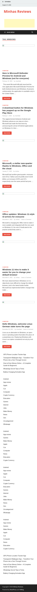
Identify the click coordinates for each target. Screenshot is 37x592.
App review (7, 382)
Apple (5, 385)
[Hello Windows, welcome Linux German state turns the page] (18, 310)
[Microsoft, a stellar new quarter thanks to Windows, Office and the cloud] (18, 149)
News (5, 414)
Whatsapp (6, 424)
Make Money (7, 411)
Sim (4, 418)
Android (6, 379)
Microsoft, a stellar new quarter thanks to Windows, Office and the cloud (17, 166)
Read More (6, 98)
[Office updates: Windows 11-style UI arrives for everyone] (18, 201)
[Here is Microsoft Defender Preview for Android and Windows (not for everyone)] (18, 56)
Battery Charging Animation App (14, 372)
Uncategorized (8, 421)
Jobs (5, 408)
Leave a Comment (26, 219)
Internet (5, 405)
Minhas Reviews (17, 11)
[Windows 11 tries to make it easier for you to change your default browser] (18, 253)
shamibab (18, 81)
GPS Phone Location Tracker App (14, 354)
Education (6, 398)
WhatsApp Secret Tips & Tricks (13, 369)
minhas (17, 171)
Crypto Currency (8, 395)
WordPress (13, 589)
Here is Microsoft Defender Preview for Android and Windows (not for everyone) (15, 75)
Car (4, 389)
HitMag (22, 589)
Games (5, 401)
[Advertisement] (19, 23)
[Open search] (32, 32)
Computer (5, 70)
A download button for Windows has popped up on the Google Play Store (17, 110)
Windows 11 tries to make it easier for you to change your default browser (16, 272)
